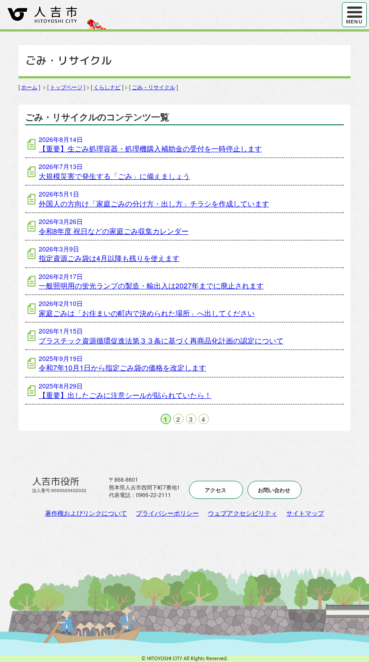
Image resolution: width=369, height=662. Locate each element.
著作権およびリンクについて (86, 512)
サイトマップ (305, 512)
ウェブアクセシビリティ (242, 512)
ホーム (29, 87)
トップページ (66, 87)
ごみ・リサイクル (153, 87)
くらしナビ (107, 87)
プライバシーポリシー (167, 512)
